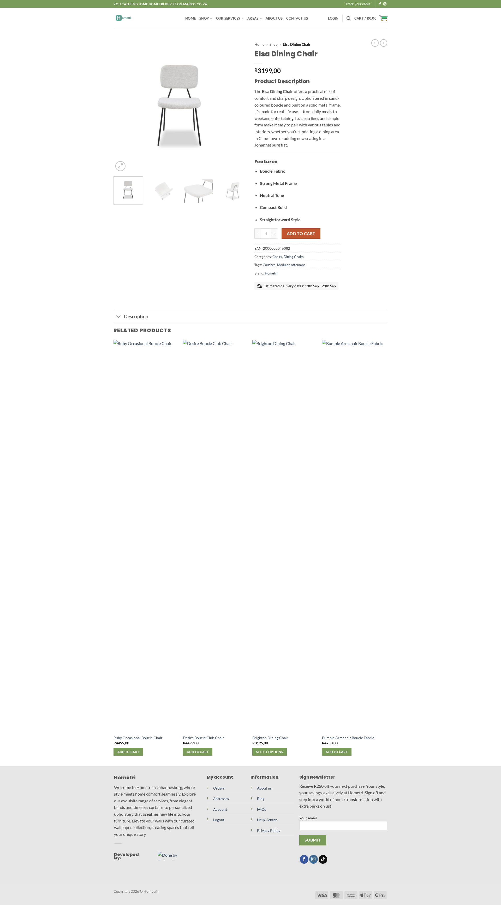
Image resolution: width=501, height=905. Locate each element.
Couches (269, 265)
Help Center (267, 820)
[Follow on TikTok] (323, 859)
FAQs (261, 809)
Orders (219, 788)
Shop (204, 18)
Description (136, 316)
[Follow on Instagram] (384, 4)
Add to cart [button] (128, 752)
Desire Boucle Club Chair (203, 737)
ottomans (298, 265)
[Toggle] (119, 317)
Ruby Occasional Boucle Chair (138, 737)
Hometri (271, 273)
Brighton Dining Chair (270, 737)
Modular (283, 265)
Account (220, 809)
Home (190, 18)
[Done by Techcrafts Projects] (173, 856)
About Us (274, 18)
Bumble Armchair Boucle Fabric (348, 737)
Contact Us (297, 18)
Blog (260, 798)
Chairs (277, 257)
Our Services (228, 18)
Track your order (357, 4)
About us (264, 788)
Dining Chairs (294, 257)
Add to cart (301, 233)
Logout (218, 820)
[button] (333, 18)
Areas (252, 18)
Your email (308, 818)
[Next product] (375, 42)
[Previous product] (383, 42)
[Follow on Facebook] (379, 4)
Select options (269, 752)
